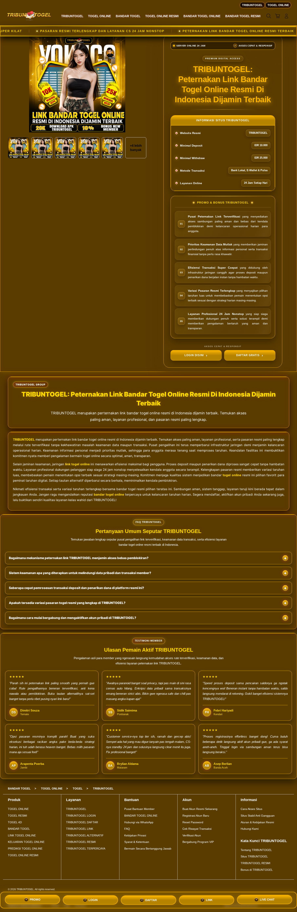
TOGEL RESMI (17, 815)
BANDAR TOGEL (19, 828)
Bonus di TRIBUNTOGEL (257, 869)
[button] (277, 16)
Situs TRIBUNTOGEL (254, 856)
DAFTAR (151, 900)
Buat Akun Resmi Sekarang (199, 809)
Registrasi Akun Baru (195, 815)
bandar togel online (109, 494)
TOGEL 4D (15, 822)
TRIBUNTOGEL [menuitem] (252, 5)
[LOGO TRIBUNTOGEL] (29, 15)
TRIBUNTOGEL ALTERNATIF (85, 835)
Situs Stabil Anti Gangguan (258, 815)
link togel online (77, 464)
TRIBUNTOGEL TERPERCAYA (85, 848)
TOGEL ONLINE (18, 809)
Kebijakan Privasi (135, 835)
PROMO (35, 899)
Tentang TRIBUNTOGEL (256, 850)
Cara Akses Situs (251, 809)
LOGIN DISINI (194, 355)
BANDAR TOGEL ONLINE (140, 815)
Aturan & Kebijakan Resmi (257, 822)
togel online (232, 475)
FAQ (127, 828)
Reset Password (192, 822)
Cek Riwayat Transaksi (197, 828)
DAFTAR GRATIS (248, 355)
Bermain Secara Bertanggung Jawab (147, 848)
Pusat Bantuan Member (139, 809)
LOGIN (93, 900)
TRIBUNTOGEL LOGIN (81, 815)
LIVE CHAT (267, 899)
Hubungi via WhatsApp (138, 822)
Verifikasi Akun (191, 835)
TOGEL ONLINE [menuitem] (278, 5)
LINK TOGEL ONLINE (22, 835)
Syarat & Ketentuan (136, 841)
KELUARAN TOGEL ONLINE (26, 841)
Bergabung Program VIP (198, 841)
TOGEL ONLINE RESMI (23, 855)
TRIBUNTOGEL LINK (79, 828)
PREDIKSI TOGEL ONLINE (25, 848)
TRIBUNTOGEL (24, 439)
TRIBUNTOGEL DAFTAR (82, 822)
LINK (209, 899)
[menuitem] (72, 16)
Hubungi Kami (250, 828)
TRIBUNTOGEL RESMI (81, 841)
